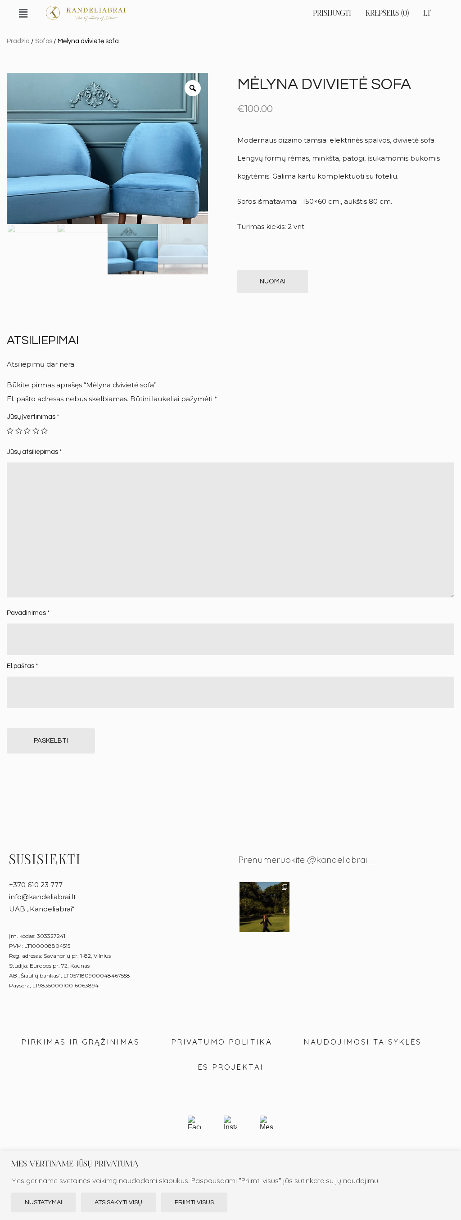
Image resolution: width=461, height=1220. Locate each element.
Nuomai (272, 281)
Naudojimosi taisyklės (362, 1041)
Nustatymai (43, 1202)
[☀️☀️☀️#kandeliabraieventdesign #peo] (319, 907)
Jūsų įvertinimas (33, 416)
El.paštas (22, 666)
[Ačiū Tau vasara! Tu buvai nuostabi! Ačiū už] (264, 907)
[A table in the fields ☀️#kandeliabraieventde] (373, 907)
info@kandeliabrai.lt (42, 897)
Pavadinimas (28, 613)
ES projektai (231, 1067)
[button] (23, 13)
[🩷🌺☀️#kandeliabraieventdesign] (427, 907)
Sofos (43, 41)
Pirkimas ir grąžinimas (80, 1041)
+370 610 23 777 (36, 884)
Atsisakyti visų (118, 1202)
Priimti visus (194, 1202)
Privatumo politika (221, 1041)
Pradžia (18, 41)
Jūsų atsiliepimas (34, 452)
